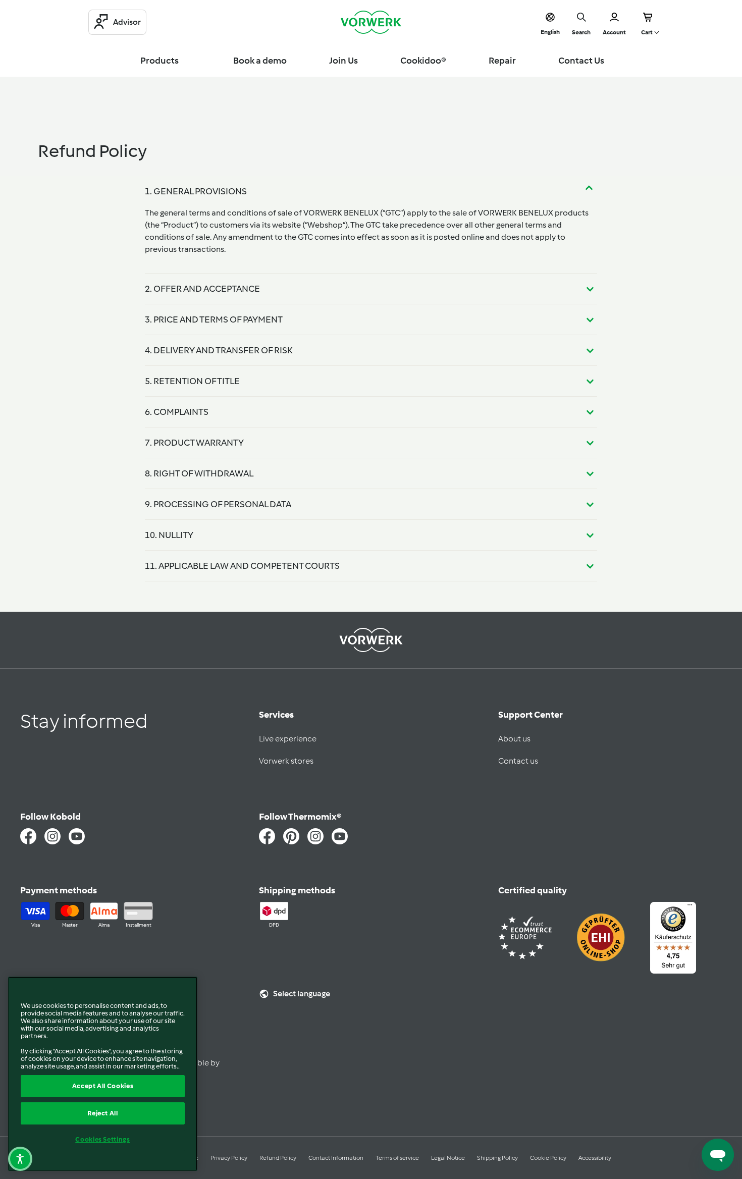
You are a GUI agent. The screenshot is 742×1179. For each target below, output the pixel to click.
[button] (20, 1159)
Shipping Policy (497, 1157)
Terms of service (397, 1157)
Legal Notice (448, 1157)
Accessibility (594, 1157)
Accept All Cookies (103, 1086)
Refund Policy (277, 1157)
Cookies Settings (102, 1140)
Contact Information (335, 1157)
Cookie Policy (548, 1157)
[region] (102, 1074)
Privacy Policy (228, 1157)
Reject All (102, 1113)
